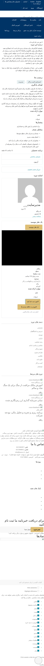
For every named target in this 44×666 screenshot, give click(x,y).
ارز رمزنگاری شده (36, 382)
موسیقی (39, 366)
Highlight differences (31, 591)
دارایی (38, 281)
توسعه (40, 335)
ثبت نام (25, 8)
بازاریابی (39, 328)
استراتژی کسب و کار (34, 82)
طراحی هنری (38, 352)
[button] (22, 462)
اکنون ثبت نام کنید (33, 301)
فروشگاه (39, 8)
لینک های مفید (35, 488)
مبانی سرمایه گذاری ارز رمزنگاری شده (24, 400)
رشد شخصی (38, 342)
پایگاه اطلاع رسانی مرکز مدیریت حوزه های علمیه (23, 505)
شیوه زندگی (38, 349)
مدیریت (21, 82)
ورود (32, 8)
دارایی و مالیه (33, 281)
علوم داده (39, 359)
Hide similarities (32, 588)
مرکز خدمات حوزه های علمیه (30, 501)
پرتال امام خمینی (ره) (32, 497)
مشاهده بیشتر (37, 216)
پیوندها (38, 462)
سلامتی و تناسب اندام (35, 345)
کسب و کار (25, 281)
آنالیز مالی (39, 410)
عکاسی (40, 356)
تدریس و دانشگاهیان (36, 331)
